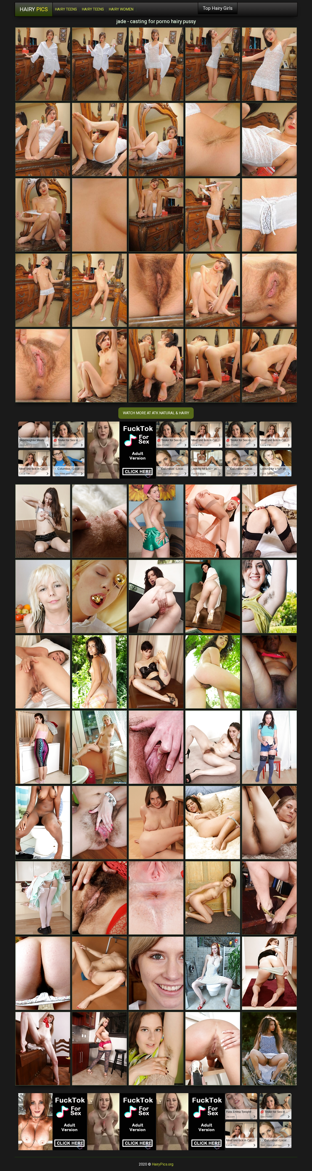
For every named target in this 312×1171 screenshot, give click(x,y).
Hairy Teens (66, 9)
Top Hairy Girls (218, 8)
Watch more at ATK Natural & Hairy (156, 413)
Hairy (34, 9)
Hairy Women (121, 9)
